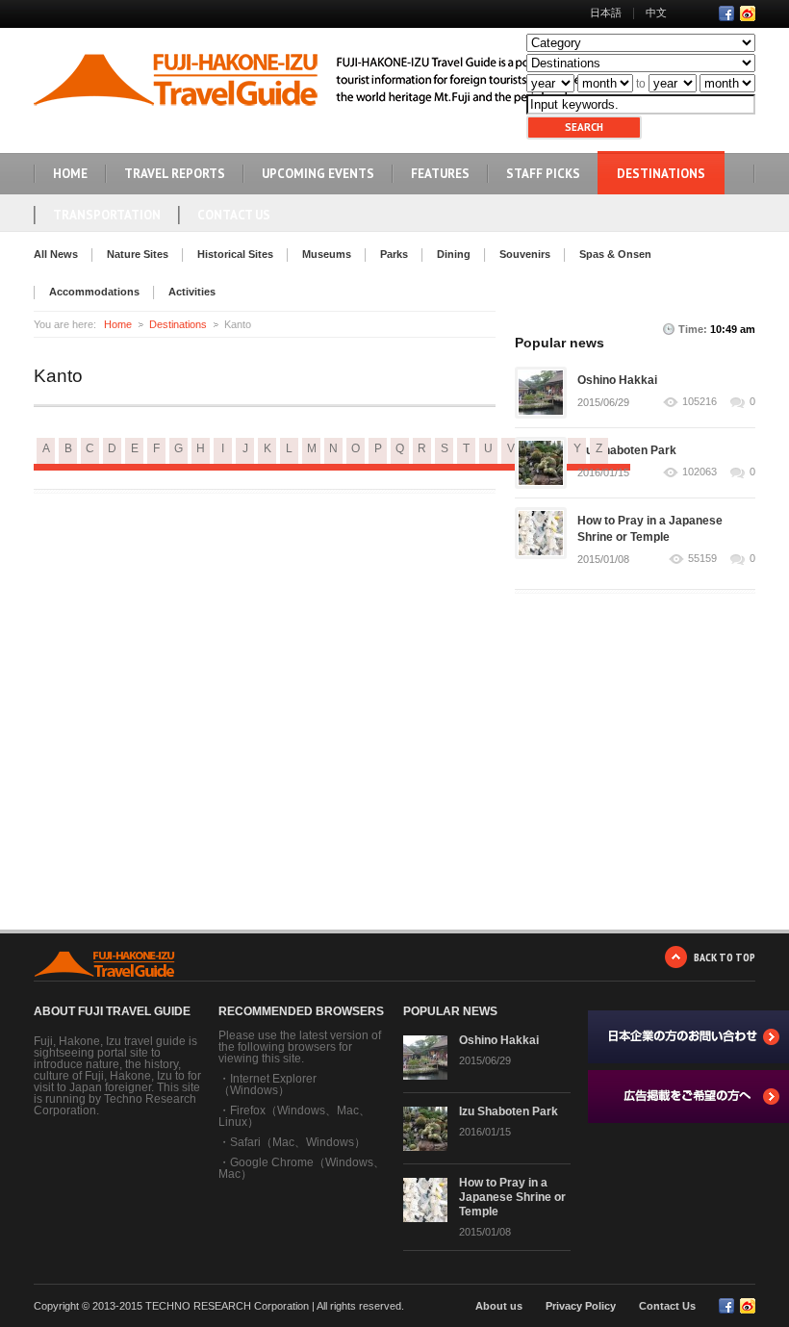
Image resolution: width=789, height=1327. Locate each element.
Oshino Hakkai (617, 380)
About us (498, 1306)
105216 (699, 401)
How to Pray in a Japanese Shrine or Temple (512, 1197)
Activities (192, 291)
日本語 (606, 12)
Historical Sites (235, 254)
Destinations (178, 324)
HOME (70, 174)
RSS (747, 13)
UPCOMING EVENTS (318, 174)
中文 (656, 12)
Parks (394, 254)
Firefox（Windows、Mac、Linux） (294, 1116)
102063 (699, 472)
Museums (326, 254)
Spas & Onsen (615, 254)
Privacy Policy (581, 1306)
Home (118, 324)
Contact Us (233, 215)
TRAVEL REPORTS (174, 174)
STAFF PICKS (543, 174)
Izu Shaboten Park (626, 450)
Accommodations (94, 291)
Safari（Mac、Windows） (298, 1142)
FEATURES (440, 174)
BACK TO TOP (724, 957)
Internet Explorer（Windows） (267, 1084)
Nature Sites (137, 254)
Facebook (726, 13)
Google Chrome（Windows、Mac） (301, 1168)
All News (56, 254)
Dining (454, 254)
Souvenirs (524, 254)
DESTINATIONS (661, 174)
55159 (702, 558)
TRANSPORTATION (107, 215)
